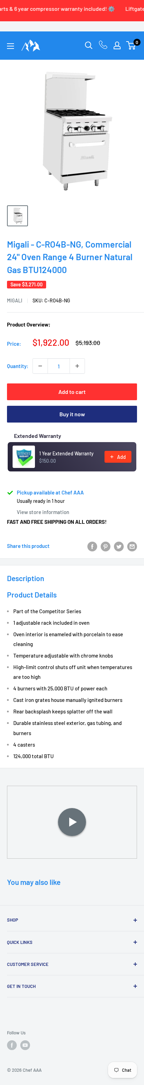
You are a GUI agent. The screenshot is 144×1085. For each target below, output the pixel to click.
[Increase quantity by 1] (77, 366)
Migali (14, 300)
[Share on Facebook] (92, 546)
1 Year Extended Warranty (66, 453)
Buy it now (72, 414)
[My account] (117, 45)
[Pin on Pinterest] (105, 546)
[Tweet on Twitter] (119, 546)
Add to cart (72, 391)
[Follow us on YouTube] (25, 1045)
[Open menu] (10, 46)
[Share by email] (132, 546)
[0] (131, 45)
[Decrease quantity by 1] (40, 366)
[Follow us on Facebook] (12, 1045)
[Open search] (89, 45)
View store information (43, 512)
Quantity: (17, 366)
